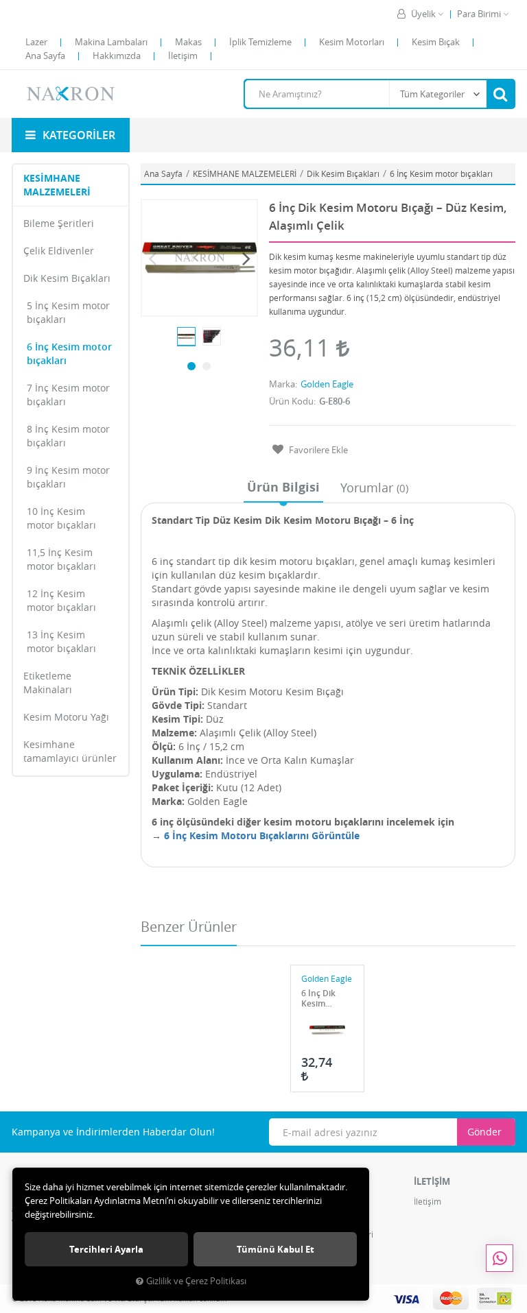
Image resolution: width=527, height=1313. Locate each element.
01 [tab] (191, 366)
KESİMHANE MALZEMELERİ (57, 184)
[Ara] (500, 94)
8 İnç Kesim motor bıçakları (68, 435)
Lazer (36, 42)
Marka (282, 384)
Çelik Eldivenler (58, 250)
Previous (152, 258)
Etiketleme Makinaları (47, 682)
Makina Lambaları (111, 42)
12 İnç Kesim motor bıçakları (61, 600)
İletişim (183, 55)
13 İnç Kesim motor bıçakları (61, 641)
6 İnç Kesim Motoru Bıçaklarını (236, 835)
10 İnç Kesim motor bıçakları (61, 518)
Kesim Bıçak (436, 42)
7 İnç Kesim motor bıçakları (68, 394)
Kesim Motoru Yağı (66, 716)
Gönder (484, 1131)
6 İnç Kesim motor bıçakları (69, 353)
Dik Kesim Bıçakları (66, 278)
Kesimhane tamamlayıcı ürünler (70, 751)
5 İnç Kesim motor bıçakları (68, 312)
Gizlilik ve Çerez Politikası (196, 1281)
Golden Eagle (327, 384)
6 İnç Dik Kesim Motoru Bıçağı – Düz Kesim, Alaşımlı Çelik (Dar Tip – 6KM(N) (327, 998)
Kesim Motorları (351, 42)
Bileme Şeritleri (58, 223)
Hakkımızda (117, 55)
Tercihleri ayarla (106, 1249)
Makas (188, 42)
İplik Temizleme (260, 42)
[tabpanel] (186, 337)
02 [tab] (206, 366)
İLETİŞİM (432, 1181)
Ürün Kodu (291, 401)
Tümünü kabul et (275, 1249)
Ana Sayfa (45, 55)
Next (246, 258)
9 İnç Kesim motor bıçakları (68, 476)
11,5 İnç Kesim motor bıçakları (61, 559)
